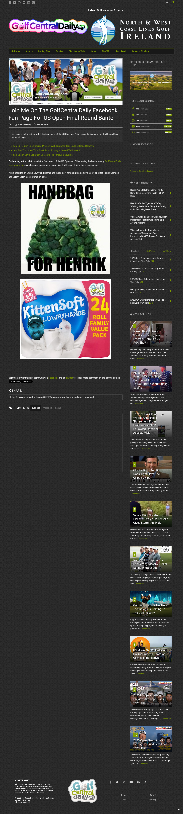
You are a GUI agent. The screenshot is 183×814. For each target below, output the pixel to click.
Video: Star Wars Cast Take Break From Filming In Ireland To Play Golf (45, 150)
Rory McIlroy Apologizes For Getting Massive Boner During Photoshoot (150, 564)
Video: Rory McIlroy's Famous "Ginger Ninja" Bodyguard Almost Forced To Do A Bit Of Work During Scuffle (150, 380)
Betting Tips (44, 51)
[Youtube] (24, 2)
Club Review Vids (77, 51)
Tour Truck (121, 51)
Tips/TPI (106, 51)
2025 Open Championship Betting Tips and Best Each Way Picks (150, 744)
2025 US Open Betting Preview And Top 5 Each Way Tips (148, 699)
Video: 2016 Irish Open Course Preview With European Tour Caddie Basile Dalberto (52, 146)
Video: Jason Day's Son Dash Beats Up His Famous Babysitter (42, 155)
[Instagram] (19, 2)
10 (135, 734)
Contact (153, 795)
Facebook (53, 377)
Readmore (141, 359)
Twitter (69, 377)
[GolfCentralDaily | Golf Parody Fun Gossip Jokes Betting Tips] (48, 33)
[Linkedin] (28, 2)
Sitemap (152, 800)
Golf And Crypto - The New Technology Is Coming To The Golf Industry (150, 609)
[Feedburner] (33, 2)
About (28, 51)
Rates (93, 51)
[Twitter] (14, 2)
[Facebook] (10, 2)
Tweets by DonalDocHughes (141, 171)
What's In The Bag (140, 51)
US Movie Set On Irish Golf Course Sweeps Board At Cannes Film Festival (150, 654)
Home (17, 51)
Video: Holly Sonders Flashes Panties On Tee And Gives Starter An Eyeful (150, 519)
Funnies (59, 51)
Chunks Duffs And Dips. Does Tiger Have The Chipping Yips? (147, 474)
